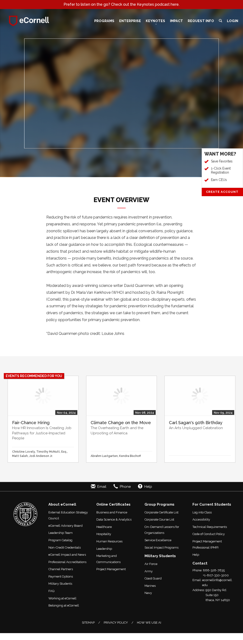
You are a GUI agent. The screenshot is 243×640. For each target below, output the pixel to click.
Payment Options (60, 576)
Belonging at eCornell (63, 605)
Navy (148, 593)
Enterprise (130, 21)
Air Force (151, 564)
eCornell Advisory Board (65, 525)
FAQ (51, 591)
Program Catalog (60, 540)
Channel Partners (60, 569)
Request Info (201, 21)
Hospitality (103, 534)
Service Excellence (158, 540)
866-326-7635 (214, 570)
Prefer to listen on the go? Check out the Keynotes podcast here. (121, 4)
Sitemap (88, 622)
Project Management (111, 569)
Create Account (222, 192)
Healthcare (104, 527)
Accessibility (201, 519)
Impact (176, 21)
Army (149, 571)
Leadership (104, 548)
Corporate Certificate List (161, 512)
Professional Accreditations (67, 562)
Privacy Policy (116, 622)
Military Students (60, 583)
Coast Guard (153, 578)
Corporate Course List (159, 519)
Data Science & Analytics (113, 519)
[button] (220, 21)
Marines (150, 586)
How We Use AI (149, 622)
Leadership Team (60, 533)
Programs (104, 21)
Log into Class (202, 512)
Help (195, 554)
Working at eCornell (62, 598)
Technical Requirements (209, 527)
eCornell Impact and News (67, 554)
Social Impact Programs (161, 547)
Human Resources (109, 541)
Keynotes (155, 21)
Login (232, 21)
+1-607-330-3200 (216, 575)
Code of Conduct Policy (208, 534)
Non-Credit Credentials (64, 547)
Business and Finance (111, 512)
